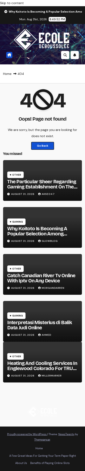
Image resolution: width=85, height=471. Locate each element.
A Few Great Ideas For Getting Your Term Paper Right (42, 456)
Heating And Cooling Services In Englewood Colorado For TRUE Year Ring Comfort (42, 368)
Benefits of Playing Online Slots (50, 463)
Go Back (42, 145)
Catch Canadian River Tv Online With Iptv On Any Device (41, 278)
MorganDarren (53, 288)
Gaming (17, 221)
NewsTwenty (66, 434)
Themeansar (42, 439)
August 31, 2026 (23, 194)
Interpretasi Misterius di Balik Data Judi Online (39, 325)
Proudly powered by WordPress (27, 434)
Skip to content (12, 3)
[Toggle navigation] (19, 55)
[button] (65, 55)
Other (16, 174)
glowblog (50, 241)
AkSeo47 (48, 194)
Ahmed (46, 335)
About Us (21, 463)
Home (7, 74)
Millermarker (52, 375)
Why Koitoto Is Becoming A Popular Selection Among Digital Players (37, 234)
